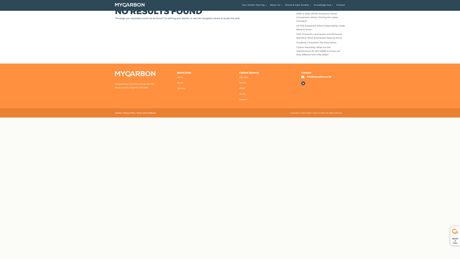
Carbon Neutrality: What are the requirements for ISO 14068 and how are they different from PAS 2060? (318, 51)
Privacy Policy (129, 113)
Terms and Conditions (146, 113)
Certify (242, 94)
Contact (340, 5)
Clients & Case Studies (297, 5)
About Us (275, 5)
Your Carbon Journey (253, 5)
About (180, 83)
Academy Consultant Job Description (316, 42)
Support (243, 99)
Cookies (118, 113)
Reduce (243, 83)
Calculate (243, 77)
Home (180, 77)
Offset (242, 88)
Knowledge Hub (322, 5)
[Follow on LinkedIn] (303, 83)
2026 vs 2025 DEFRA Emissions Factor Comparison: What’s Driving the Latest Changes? (317, 17)
